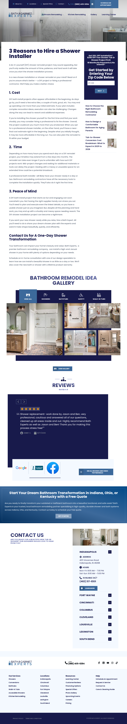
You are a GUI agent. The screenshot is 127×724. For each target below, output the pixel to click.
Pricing (68, 703)
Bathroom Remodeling (52, 14)
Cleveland (86, 617)
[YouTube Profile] (108, 663)
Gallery (94, 14)
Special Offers (48, 4)
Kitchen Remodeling (77, 14)
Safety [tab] (81, 299)
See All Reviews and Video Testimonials (97, 472)
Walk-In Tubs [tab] (99, 299)
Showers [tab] (46, 299)
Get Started (63, 516)
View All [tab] (28, 299)
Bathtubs (12, 686)
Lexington (86, 631)
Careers (69, 700)
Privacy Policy (18, 718)
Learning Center (109, 14)
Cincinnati (86, 602)
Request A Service (103, 682)
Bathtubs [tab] (63, 299)
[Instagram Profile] (112, 663)
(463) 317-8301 (87, 581)
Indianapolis (88, 552)
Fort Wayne (87, 595)
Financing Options (73, 686)
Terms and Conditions (33, 718)
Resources (70, 676)
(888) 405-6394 (76, 664)
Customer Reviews (73, 682)
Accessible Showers (17, 693)
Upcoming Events (73, 696)
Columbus (86, 610)
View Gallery (63, 369)
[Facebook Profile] (99, 663)
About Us (18, 4)
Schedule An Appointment (105, 4)
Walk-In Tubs (14, 689)
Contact (61, 4)
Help (98, 676)
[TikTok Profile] (116, 663)
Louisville (85, 624)
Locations (32, 4)
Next (100, 91)
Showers (12, 679)
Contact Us (100, 686)
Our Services (14, 676)
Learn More (90, 588)
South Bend (87, 639)
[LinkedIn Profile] (103, 663)
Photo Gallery (71, 693)
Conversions (14, 682)
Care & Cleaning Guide (105, 689)
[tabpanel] (63, 329)
